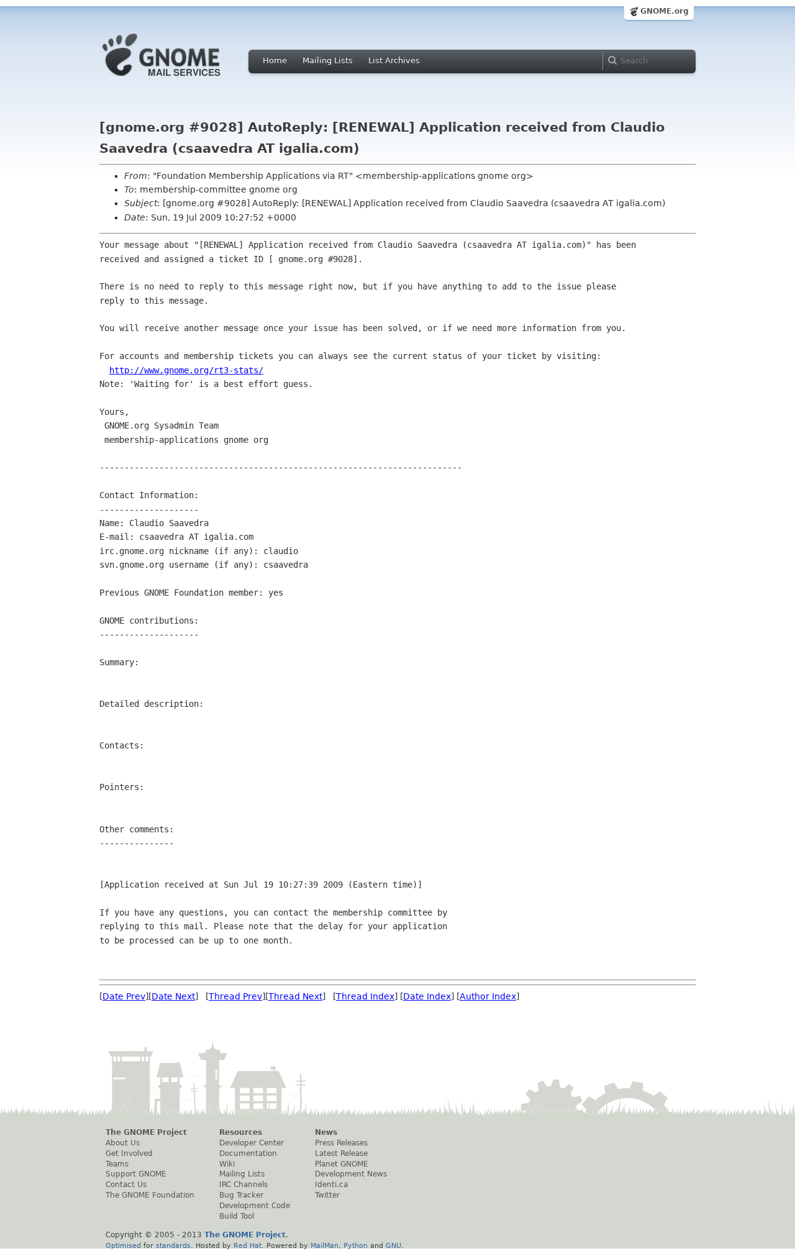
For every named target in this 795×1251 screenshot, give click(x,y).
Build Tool (236, 1216)
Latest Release (341, 1153)
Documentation (248, 1153)
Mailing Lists (327, 60)
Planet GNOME (341, 1164)
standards (173, 1245)
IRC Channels (243, 1184)
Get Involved (129, 1153)
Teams (117, 1164)
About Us (123, 1143)
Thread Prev (235, 996)
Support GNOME (136, 1174)
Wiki (227, 1164)
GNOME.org (664, 11)
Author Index (488, 996)
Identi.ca (331, 1184)
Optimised (123, 1245)
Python (355, 1245)
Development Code (254, 1205)
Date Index (427, 996)
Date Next (173, 996)
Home (275, 60)
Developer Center (251, 1143)
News (326, 1132)
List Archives (394, 60)
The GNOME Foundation (150, 1195)
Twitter (327, 1195)
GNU (393, 1245)
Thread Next (295, 996)
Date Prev (123, 996)
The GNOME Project (146, 1132)
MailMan (324, 1245)
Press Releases (341, 1143)
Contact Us (126, 1184)
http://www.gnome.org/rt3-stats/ (186, 370)
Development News (351, 1174)
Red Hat (247, 1245)
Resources (240, 1132)
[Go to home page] (180, 79)
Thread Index (365, 996)
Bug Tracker (241, 1195)
